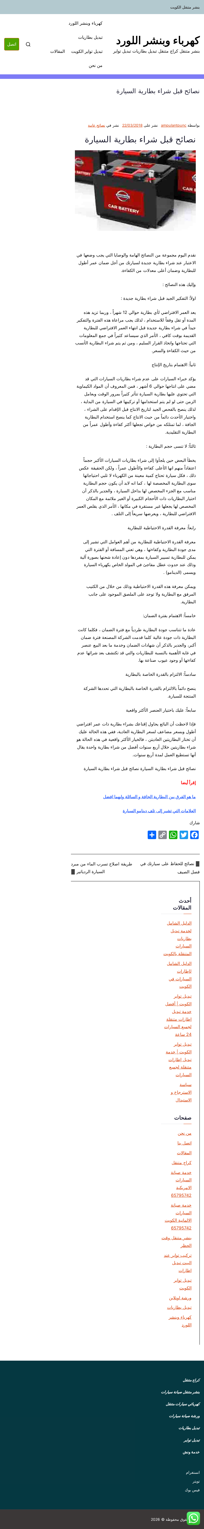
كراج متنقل (182, 1162)
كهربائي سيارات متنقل (183, 1404)
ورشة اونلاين (180, 1297)
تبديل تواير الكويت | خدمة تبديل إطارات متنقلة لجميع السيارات (179, 1059)
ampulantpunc (173, 125)
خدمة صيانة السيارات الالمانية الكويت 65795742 (178, 1216)
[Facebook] (194, 835)
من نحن (96, 65)
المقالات (57, 51)
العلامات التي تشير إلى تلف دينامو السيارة (159, 810)
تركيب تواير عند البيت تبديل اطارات (178, 1263)
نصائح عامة (96, 125)
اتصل (11, 44)
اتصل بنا (184, 1143)
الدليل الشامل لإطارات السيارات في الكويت (179, 975)
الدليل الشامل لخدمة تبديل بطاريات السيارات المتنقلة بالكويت (177, 938)
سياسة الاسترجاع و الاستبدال (181, 1092)
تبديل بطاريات (90, 37)
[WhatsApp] (173, 835)
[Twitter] (183, 835)
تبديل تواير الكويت (87, 51)
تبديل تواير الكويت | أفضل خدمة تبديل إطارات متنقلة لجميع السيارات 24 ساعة (178, 1015)
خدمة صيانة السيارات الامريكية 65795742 (181, 1184)
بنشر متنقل (191, 1392)
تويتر (196, 1481)
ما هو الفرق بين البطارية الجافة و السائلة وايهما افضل (149, 796)
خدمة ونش (191, 1452)
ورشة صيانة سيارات (184, 1415)
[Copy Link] (162, 835)
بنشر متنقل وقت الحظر (177, 1241)
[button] (193, 1518)
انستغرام (193, 1472)
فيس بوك (192, 1490)
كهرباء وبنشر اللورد (158, 40)
